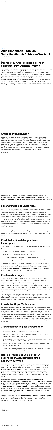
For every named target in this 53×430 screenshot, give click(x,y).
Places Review (5, 1)
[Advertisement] (26, 25)
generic (3, 48)
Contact (4, 411)
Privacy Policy (5, 410)
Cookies (4, 409)
